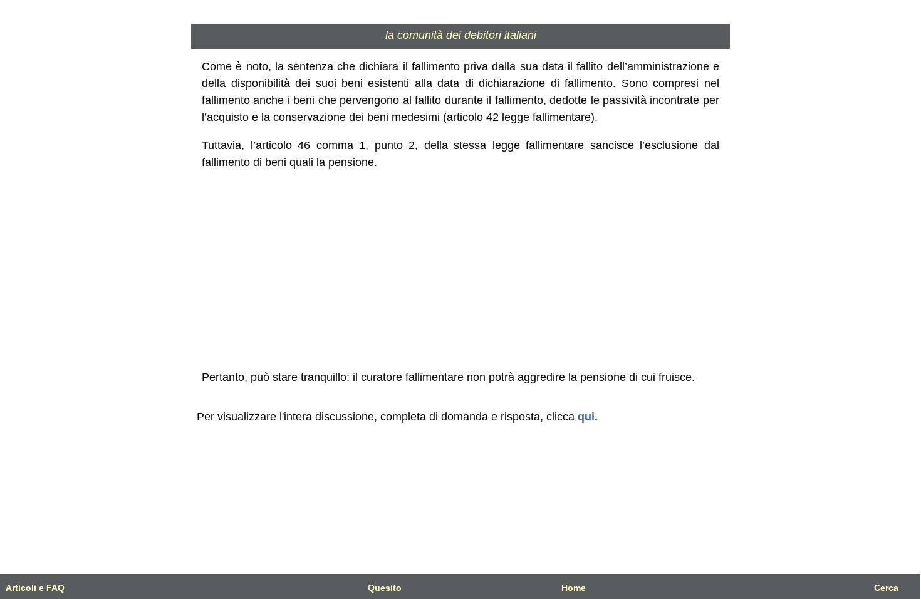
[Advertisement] (461, 270)
